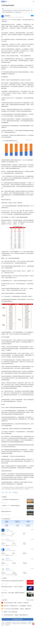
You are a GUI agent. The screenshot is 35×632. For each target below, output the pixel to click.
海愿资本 (7, 555)
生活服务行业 (15, 492)
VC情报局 (32, 600)
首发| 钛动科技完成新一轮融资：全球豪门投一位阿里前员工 (16, 602)
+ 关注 (32, 15)
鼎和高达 (7, 545)
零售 (6, 492)
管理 (3, 492)
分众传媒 (15, 574)
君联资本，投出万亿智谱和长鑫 (10, 611)
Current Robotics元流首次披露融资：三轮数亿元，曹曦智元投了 (17, 608)
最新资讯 (5, 578)
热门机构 (28, 600)
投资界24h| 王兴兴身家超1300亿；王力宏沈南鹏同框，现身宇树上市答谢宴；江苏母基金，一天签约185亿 (18, 606)
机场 (10, 492)
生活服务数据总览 (6, 518)
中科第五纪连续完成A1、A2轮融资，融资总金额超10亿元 (16, 615)
